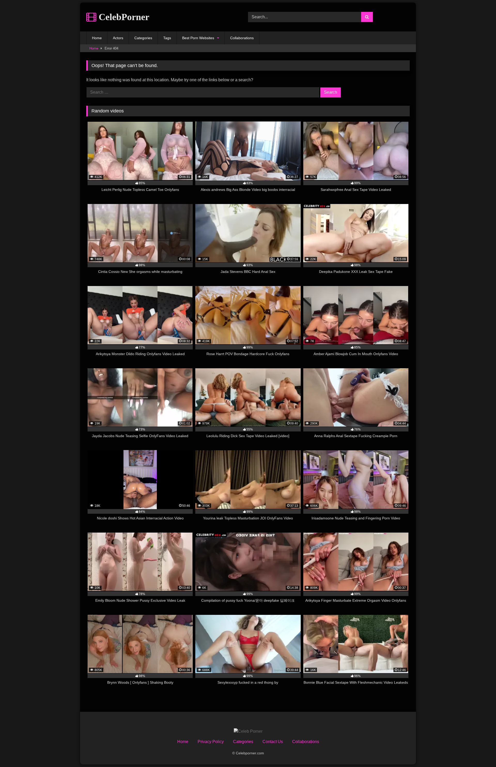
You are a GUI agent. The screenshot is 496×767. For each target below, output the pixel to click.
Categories (143, 38)
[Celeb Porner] (248, 731)
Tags (167, 38)
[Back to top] (480, 752)
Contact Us (272, 741)
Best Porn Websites (198, 38)
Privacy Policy (211, 741)
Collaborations (242, 38)
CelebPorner (122, 17)
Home (97, 38)
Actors (118, 38)
